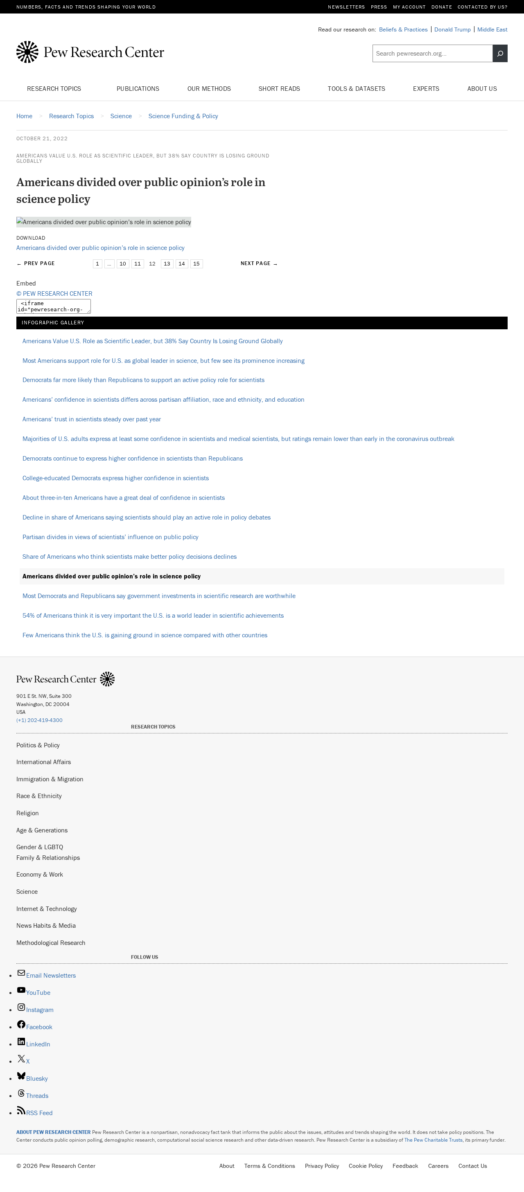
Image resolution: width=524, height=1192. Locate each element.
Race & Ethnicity (39, 796)
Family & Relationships (48, 857)
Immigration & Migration (50, 779)
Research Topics (55, 88)
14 (181, 263)
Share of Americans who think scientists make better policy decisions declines (130, 556)
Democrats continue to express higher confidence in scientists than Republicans (133, 458)
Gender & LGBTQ (39, 847)
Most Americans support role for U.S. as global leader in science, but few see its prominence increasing (164, 360)
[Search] (500, 54)
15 (196, 263)
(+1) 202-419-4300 (39, 720)
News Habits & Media (46, 925)
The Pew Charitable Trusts (433, 1139)
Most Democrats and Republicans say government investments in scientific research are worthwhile (159, 596)
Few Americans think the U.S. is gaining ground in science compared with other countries (145, 635)
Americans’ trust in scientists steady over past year (92, 419)
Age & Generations (42, 830)
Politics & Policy (38, 745)
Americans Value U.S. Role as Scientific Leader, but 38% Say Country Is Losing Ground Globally (142, 158)
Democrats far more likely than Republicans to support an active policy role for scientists (143, 380)
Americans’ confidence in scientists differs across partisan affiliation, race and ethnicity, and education (164, 399)
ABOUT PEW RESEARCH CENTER (53, 1132)
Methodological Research (51, 942)
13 (167, 263)
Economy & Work (39, 874)
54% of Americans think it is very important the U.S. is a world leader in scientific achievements (153, 615)
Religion (27, 813)
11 (137, 263)
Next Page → (259, 263)
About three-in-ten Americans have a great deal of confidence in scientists (124, 497)
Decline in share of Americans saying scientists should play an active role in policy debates (147, 517)
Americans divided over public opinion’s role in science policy (100, 247)
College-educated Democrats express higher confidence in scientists (116, 478)
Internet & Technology (46, 908)
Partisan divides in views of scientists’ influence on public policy (111, 537)
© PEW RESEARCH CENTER (54, 293)
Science (27, 891)
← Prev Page (35, 263)
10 (123, 263)
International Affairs (43, 762)
